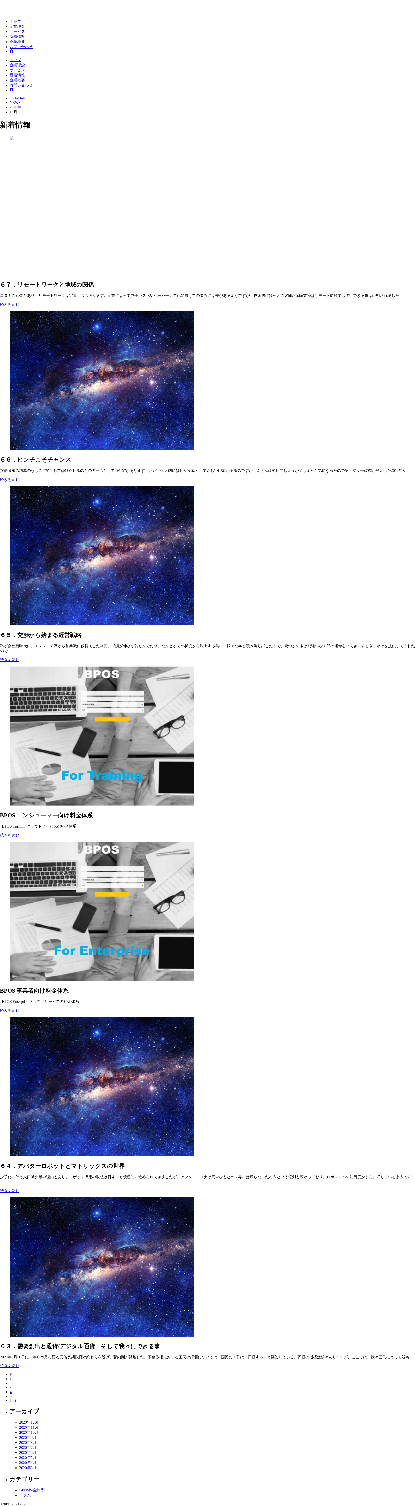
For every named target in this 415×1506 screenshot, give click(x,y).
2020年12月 (28, 1422)
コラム (25, 1495)
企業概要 (17, 42)
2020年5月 (28, 1458)
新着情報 (17, 37)
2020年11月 (28, 1427)
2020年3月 (28, 1468)
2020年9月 (28, 1437)
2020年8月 (28, 1442)
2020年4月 (28, 1463)
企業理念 (17, 26)
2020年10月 (28, 1432)
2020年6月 (28, 1453)
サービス (17, 32)
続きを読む (9, 304)
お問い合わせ (21, 47)
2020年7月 (28, 1447)
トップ (15, 21)
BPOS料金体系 (31, 1490)
